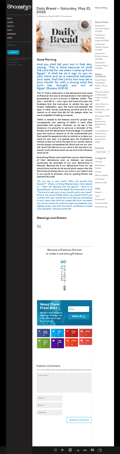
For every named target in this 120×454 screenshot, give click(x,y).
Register (98, 192)
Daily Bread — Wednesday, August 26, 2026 (102, 38)
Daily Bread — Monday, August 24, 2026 (101, 56)
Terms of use (11, 65)
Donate (13, 52)
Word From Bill (101, 183)
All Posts (98, 162)
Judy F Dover (100, 104)
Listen (10, 22)
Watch (10, 26)
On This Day (99, 179)
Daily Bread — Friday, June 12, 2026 (101, 97)
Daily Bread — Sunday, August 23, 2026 (101, 65)
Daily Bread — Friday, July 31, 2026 (101, 85)
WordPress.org (101, 207)
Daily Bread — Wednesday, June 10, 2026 (102, 109)
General (98, 172)
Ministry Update (101, 175)
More (9, 38)
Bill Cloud (99, 116)
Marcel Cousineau (102, 92)
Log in (97, 196)
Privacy (20, 65)
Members (11, 34)
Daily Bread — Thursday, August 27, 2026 (102, 28)
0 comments (67, 16)
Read (9, 19)
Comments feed (101, 203)
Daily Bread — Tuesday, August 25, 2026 (102, 47)
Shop (9, 30)
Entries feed (100, 199)
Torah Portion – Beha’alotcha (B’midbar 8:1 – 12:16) (102, 121)
